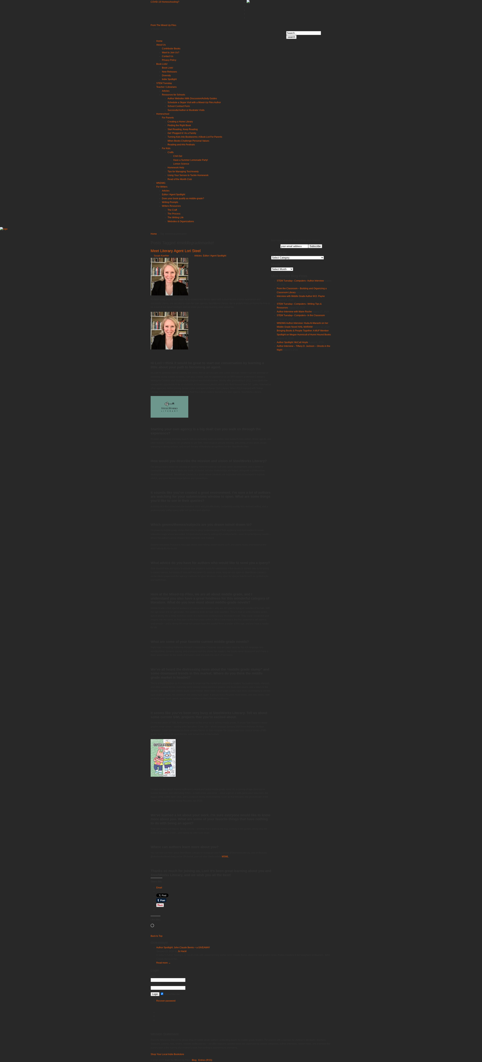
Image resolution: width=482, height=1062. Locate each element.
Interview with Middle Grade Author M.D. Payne (301, 296)
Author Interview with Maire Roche (294, 311)
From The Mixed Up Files (163, 25)
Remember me (172, 994)
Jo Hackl (182, 951)
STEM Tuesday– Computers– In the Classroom (301, 315)
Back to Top (156, 936)
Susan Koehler (161, 255)
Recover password (165, 1000)
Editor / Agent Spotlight (214, 255)
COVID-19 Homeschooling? (165, 2)
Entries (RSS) (205, 1060)
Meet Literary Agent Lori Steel (176, 251)
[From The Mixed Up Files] (4, 229)
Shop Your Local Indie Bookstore (167, 1054)
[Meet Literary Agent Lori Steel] (169, 294)
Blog (194, 1060)
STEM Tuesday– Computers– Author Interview (300, 280)
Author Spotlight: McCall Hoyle (292, 342)
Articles (198, 255)
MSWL (225, 856)
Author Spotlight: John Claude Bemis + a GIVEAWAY (183, 947)
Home (154, 234)
